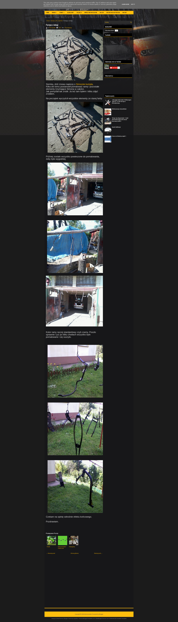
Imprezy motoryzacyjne (90, 12)
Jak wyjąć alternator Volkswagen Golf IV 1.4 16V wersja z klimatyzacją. (121, 101)
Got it (133, 4)
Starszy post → (98, 553)
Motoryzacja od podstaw (113, 12)
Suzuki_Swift (70, 12)
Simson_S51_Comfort (56, 20)
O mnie (47, 12)
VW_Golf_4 (79, 12)
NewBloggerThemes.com (102, 618)
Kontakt (48, 16)
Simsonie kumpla (84, 84)
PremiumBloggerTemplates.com (87, 618)
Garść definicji (116, 127)
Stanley (62, 12)
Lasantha (75, 618)
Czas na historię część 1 (119, 136)
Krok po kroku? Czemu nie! (62, 547)
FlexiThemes (60, 618)
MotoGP (125, 12)
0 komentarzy (68, 27)
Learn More (125, 4)
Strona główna (75, 553)
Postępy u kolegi (52, 25)
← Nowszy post (50, 553)
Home (48, 20)
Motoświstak (88, 614)
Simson (54, 12)
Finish (48, 546)
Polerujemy (72, 546)
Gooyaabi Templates (122, 618)
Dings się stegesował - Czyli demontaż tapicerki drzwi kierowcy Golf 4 (120, 119)
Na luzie (102, 12)
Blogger (101, 614)
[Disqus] (74, 580)
